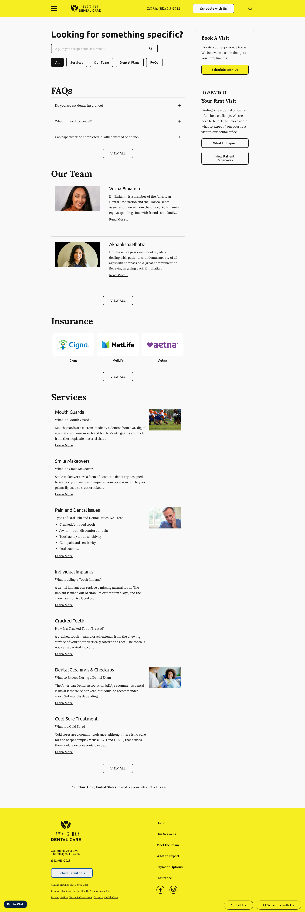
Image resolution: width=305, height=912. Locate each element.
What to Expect (225, 143)
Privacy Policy (59, 897)
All (57, 62)
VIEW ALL (118, 153)
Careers (98, 897)
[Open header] (54, 8)
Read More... (118, 219)
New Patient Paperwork (224, 158)
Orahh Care (111, 897)
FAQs (154, 62)
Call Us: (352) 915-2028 (163, 8)
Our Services (166, 834)
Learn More (64, 445)
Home (160, 823)
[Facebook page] (160, 890)
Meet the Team (167, 845)
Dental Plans (129, 62)
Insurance (164, 878)
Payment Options (169, 867)
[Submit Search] (151, 48)
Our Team (101, 62)
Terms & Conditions (80, 897)
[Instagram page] (173, 890)
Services (76, 62)
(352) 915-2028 (60, 860)
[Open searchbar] (250, 8)
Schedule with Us (213, 8)
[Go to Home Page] (86, 8)
